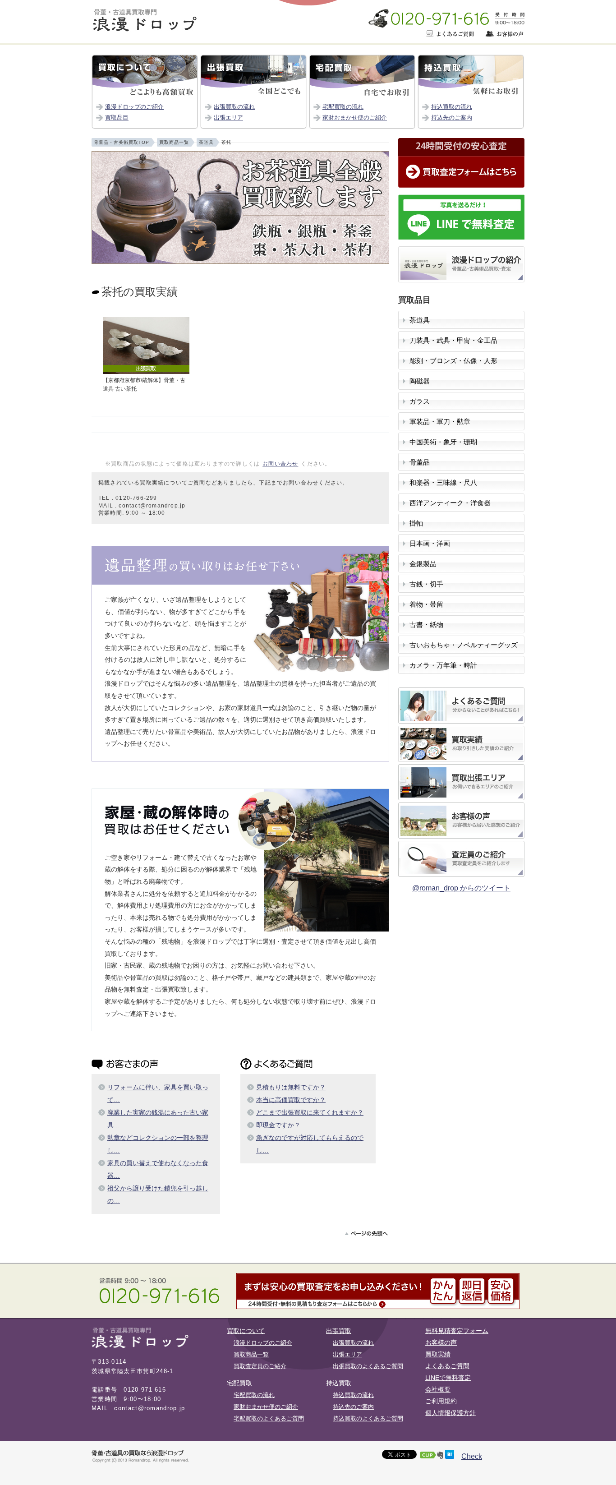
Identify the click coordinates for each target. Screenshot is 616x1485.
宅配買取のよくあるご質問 (269, 1418)
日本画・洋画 (429, 543)
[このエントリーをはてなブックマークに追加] (449, 1456)
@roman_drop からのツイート (461, 888)
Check (471, 1456)
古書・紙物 (426, 624)
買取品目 (117, 117)
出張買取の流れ (234, 106)
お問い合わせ (280, 464)
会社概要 (438, 1389)
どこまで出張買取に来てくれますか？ (309, 1112)
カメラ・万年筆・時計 (443, 665)
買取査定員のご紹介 (260, 1366)
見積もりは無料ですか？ (291, 1087)
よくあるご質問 (447, 1366)
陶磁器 (419, 381)
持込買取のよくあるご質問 (368, 1418)
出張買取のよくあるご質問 (368, 1366)
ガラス (419, 401)
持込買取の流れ (451, 106)
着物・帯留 (426, 604)
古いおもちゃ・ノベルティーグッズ (463, 645)
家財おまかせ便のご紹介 (354, 117)
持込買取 (338, 1383)
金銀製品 (423, 563)
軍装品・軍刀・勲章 (439, 421)
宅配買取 (239, 1383)
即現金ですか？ (278, 1125)
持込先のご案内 (451, 117)
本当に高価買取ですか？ (291, 1099)
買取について (246, 1330)
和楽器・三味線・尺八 (443, 482)
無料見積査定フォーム (456, 1330)
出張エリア (228, 117)
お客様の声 (441, 1342)
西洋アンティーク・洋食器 (450, 503)
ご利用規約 (441, 1401)
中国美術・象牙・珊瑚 (443, 442)
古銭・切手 (426, 584)
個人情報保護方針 (450, 1412)
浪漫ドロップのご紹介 (134, 106)
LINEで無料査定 (448, 1377)
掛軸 (416, 523)
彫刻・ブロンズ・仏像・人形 (453, 360)
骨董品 (419, 462)
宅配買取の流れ (342, 106)
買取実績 (438, 1354)
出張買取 (338, 1330)
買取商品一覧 (251, 1354)
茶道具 (419, 320)
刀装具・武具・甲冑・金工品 (453, 340)
